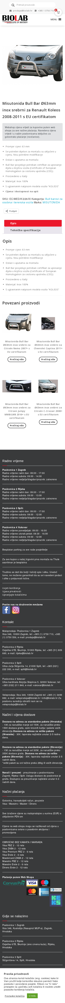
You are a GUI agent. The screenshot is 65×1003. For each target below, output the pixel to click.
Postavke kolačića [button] (15, 995)
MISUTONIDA (51, 202)
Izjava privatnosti (11, 591)
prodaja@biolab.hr (22, 10)
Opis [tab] (13, 223)
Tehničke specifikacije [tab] (25, 230)
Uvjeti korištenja (11, 588)
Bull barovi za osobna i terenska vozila (32, 200)
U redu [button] (32, 995)
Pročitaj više (17, 359)
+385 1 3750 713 (46, 10)
